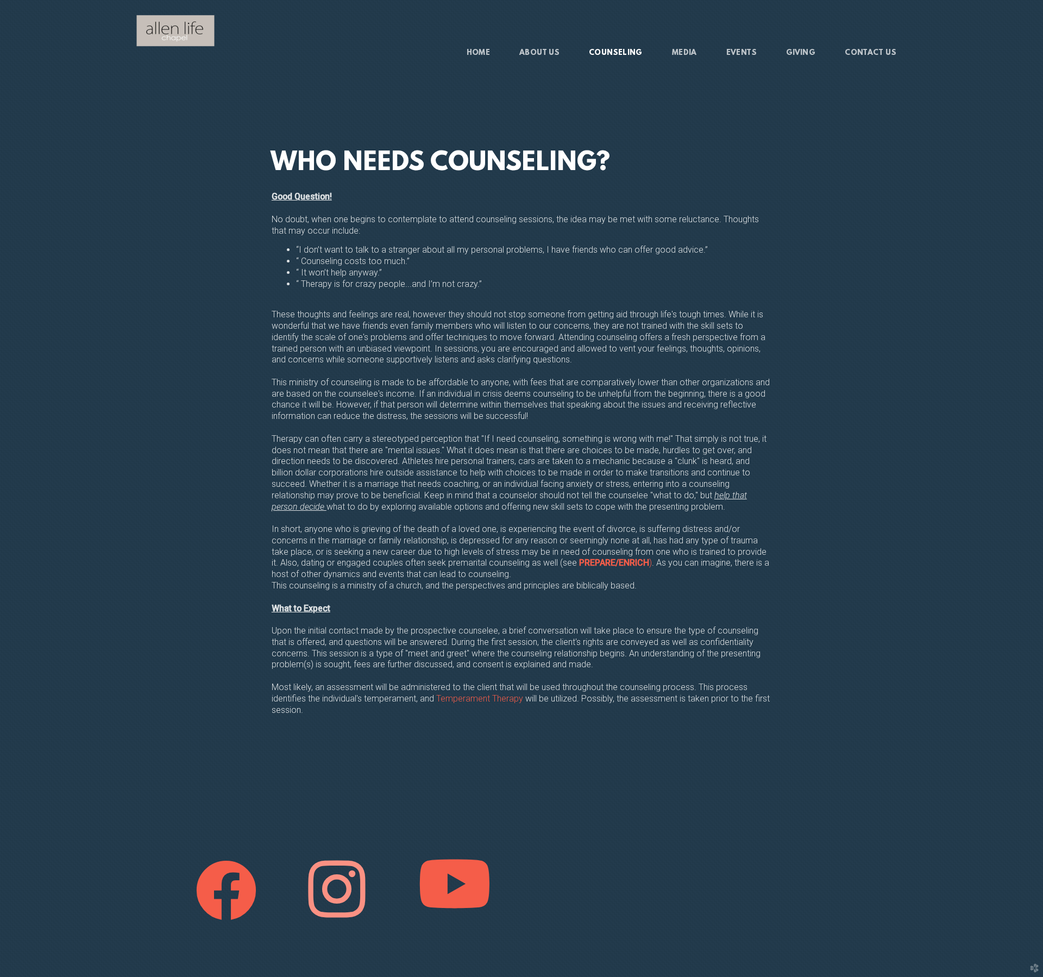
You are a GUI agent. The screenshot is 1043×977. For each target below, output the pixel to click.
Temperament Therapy (479, 698)
